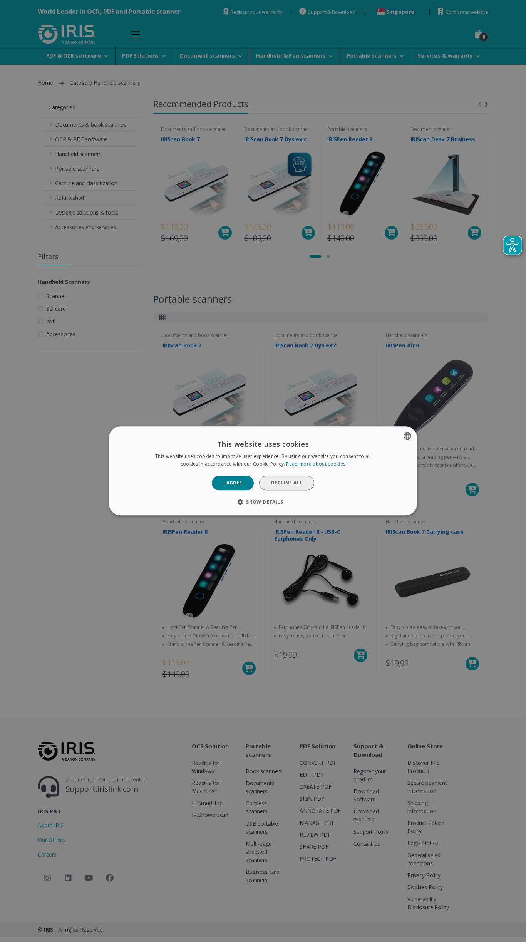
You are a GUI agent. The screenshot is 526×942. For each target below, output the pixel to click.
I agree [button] (232, 482)
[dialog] (263, 470)
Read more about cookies (315, 464)
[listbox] (407, 436)
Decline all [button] (286, 482)
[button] (263, 502)
